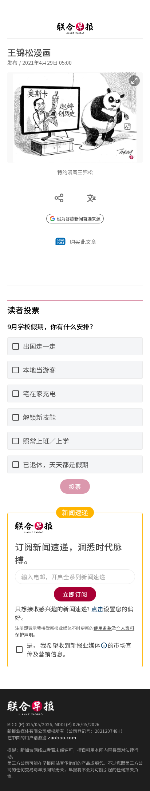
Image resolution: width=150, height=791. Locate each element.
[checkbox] (19, 649)
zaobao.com (62, 737)
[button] (104, 645)
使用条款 (103, 628)
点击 (97, 608)
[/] (75, 28)
